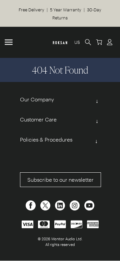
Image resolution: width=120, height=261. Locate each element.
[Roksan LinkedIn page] (60, 204)
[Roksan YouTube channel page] (89, 204)
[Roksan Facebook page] (31, 204)
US (77, 42)
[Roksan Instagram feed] (75, 204)
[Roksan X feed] (46, 204)
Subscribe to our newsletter (60, 179)
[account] (109, 42)
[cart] (99, 42)
